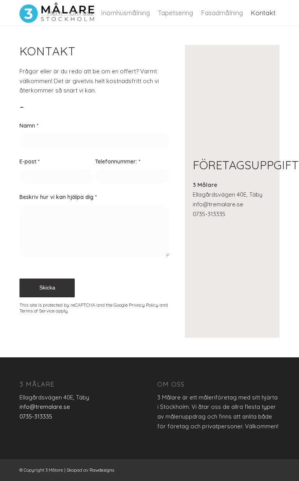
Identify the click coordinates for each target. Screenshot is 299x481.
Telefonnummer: (118, 161)
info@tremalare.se (218, 204)
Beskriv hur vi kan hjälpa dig (58, 196)
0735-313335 (209, 214)
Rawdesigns (102, 470)
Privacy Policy (143, 305)
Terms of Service (37, 311)
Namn (29, 125)
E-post (29, 161)
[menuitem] (54, 12)
